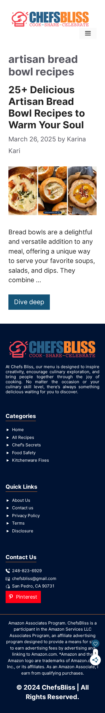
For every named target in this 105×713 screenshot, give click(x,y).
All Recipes (23, 437)
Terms (18, 523)
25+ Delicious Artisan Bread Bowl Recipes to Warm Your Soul (46, 107)
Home (18, 429)
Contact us (22, 507)
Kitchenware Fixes (30, 460)
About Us (21, 500)
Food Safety (24, 452)
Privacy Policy (26, 515)
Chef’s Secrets (26, 445)
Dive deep (29, 302)
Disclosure (22, 530)
